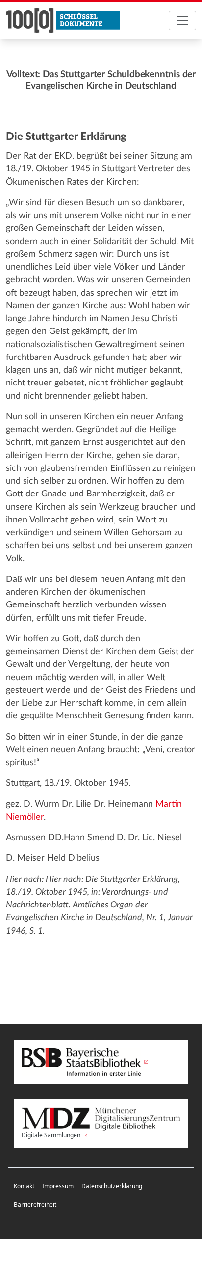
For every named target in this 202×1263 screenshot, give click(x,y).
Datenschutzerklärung (111, 1186)
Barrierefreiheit (35, 1204)
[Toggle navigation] (182, 20)
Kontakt (24, 1186)
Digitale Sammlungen (52, 1135)
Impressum (58, 1186)
